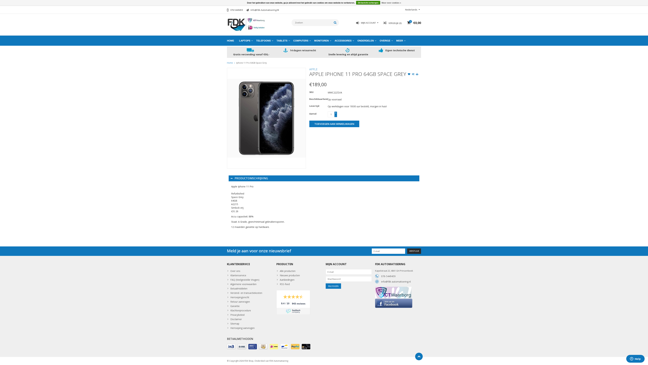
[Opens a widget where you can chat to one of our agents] (635, 359)
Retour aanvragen (240, 301)
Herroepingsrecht (239, 297)
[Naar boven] (419, 356)
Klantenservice (238, 275)
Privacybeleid (237, 314)
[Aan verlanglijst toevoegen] (409, 74)
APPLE (313, 69)
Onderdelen (365, 40)
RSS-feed (285, 284)
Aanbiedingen (287, 279)
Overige (385, 40)
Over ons (235, 271)
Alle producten (287, 271)
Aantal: (313, 113)
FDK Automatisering (278, 360)
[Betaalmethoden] (231, 346)
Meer (399, 40)
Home (230, 40)
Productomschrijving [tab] (251, 178)
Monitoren (321, 40)
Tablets (282, 40)
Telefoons (263, 40)
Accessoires (343, 40)
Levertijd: (314, 106)
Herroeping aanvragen (242, 328)
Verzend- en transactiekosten (246, 292)
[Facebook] (393, 300)
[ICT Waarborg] (393, 288)
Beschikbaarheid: (317, 99)
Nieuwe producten (290, 275)
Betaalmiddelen (238, 288)
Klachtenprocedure (240, 310)
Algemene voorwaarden (243, 284)
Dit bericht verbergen (368, 3)
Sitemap (234, 323)
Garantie (235, 306)
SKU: (311, 92)
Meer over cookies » (391, 3)
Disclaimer (236, 319)
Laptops (244, 40)
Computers (300, 40)
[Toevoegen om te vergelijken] (413, 74)
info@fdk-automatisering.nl (396, 281)
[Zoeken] (335, 22)
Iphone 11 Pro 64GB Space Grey (251, 62)
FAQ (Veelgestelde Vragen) (244, 279)
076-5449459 (388, 276)
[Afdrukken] (417, 74)
